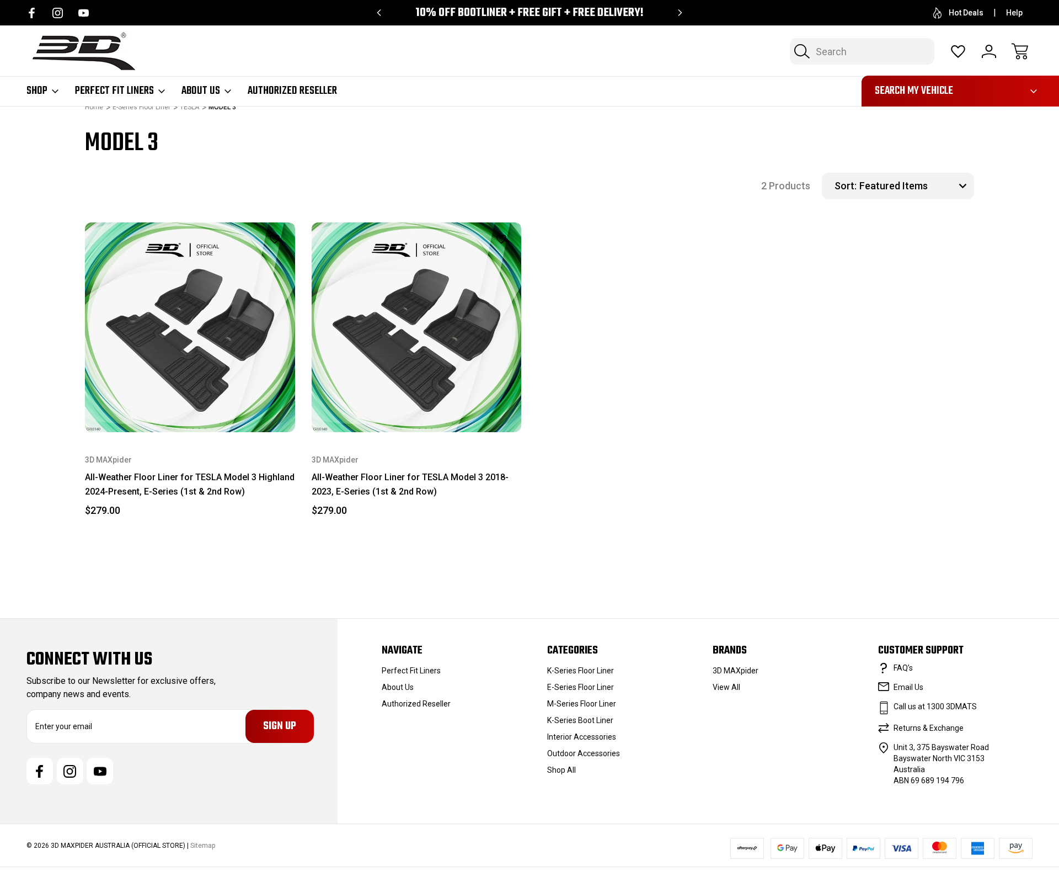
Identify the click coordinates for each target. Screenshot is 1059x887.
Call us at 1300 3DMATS (935, 706)
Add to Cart (189, 406)
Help (1014, 12)
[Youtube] (83, 13)
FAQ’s (903, 667)
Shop (36, 91)
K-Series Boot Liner (580, 720)
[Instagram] (57, 13)
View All (726, 687)
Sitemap (202, 845)
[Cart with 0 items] (1020, 51)
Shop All (561, 770)
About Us (200, 91)
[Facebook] (31, 13)
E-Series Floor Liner (580, 687)
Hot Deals (966, 12)
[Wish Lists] (958, 51)
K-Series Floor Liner (580, 670)
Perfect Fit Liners (114, 91)
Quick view (247, 258)
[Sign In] (989, 51)
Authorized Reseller (292, 91)
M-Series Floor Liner (581, 703)
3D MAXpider (735, 670)
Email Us (908, 687)
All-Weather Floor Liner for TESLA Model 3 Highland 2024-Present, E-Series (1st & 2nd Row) (190, 484)
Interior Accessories (581, 736)
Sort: (846, 186)
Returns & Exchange (929, 728)
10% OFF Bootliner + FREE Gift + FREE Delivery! (529, 13)
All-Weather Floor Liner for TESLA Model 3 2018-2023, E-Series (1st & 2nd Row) (410, 484)
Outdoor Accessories (583, 753)
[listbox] (915, 186)
